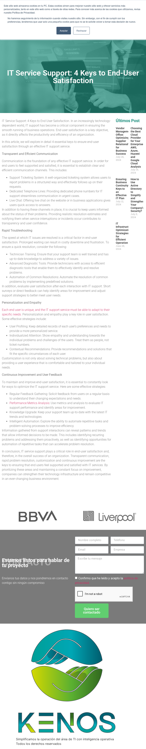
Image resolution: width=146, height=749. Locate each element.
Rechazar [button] (81, 30)
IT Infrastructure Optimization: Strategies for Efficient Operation (124, 233)
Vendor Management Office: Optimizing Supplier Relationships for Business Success (124, 141)
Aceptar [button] (64, 30)
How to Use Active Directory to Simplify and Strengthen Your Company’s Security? (137, 195)
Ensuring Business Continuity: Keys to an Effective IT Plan (122, 189)
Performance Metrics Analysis (29, 403)
